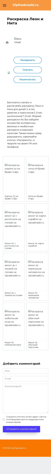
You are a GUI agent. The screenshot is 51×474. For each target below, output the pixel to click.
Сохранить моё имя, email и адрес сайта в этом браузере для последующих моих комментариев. (26, 419)
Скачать (28, 69)
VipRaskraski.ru (25, 5)
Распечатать (28, 79)
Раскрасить (27, 60)
